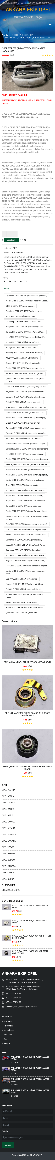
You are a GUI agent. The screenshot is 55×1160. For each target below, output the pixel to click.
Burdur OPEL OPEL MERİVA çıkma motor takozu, (25, 368)
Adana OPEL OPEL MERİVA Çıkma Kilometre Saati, (26, 535)
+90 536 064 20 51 (13, 998)
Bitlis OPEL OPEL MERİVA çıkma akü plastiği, (23, 589)
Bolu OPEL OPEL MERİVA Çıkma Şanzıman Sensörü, (27, 524)
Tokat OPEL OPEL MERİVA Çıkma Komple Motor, (25, 332)
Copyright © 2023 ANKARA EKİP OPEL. (27, 1155)
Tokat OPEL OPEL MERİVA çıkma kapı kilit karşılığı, (26, 418)
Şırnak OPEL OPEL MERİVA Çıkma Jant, (21, 613)
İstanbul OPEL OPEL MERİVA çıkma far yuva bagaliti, (27, 529)
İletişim (7, 1043)
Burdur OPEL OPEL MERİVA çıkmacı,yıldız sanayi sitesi (25, 572)
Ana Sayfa (6, 35)
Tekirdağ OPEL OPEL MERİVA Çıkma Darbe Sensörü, (27, 464)
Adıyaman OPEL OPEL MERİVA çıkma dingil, (23, 550)
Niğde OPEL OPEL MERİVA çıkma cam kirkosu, (24, 496)
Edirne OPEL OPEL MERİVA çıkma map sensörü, (25, 470)
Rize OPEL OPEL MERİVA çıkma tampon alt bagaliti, (26, 566)
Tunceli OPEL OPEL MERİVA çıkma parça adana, (25, 555)
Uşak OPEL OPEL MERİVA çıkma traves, (21, 579)
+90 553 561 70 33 (13, 993)
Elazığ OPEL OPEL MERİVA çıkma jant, (21, 347)
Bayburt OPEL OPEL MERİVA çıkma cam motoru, (25, 561)
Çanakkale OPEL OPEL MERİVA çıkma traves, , (25, 266)
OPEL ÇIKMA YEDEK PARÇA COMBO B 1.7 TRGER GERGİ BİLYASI (27, 714)
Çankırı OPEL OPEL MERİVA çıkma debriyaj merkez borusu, (26, 380)
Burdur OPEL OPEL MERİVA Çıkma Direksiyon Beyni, (26, 511)
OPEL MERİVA (27, 35)
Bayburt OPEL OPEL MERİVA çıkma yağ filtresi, (24, 584)
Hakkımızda (8, 1026)
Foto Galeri (8, 1035)
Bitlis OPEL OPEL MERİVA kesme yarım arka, (23, 402)
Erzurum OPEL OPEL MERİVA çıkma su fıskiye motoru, (24, 595)
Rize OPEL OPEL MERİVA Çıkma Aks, (20, 316)
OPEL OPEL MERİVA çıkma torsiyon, (20, 306)
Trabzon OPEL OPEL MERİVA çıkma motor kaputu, (26, 407)
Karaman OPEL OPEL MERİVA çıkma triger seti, (24, 373)
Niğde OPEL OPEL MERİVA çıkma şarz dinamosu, (25, 501)
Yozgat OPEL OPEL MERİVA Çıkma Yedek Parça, (25, 545)
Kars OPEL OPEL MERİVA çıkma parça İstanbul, (24, 454)
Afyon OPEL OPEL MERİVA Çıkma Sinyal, (22, 358)
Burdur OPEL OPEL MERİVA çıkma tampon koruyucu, (27, 459)
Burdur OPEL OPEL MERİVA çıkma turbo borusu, (25, 480)
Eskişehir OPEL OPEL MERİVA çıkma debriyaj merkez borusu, (27, 517)
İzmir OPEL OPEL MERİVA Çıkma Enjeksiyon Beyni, (26, 387)
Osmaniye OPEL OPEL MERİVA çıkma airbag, (24, 540)
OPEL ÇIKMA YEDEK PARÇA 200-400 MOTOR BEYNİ (27, 662)
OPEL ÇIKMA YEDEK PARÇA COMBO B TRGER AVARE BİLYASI (27, 767)
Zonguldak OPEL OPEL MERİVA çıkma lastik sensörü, (27, 449)
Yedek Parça (9, 1030)
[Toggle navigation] (50, 23)
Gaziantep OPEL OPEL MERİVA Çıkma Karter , (24, 322)
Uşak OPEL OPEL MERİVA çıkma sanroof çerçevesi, (26, 296)
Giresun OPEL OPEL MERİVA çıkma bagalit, (23, 363)
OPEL (16, 35)
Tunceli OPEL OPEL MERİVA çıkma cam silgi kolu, (25, 490)
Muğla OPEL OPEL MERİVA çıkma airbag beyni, (24, 327)
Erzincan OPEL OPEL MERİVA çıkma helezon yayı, (26, 444)
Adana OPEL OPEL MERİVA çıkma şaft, (21, 602)
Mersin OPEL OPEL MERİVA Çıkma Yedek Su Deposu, (27, 301)
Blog (5, 1039)
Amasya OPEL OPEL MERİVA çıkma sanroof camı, (26, 428)
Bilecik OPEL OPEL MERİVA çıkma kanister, (23, 423)
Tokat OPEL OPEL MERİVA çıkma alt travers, (23, 506)
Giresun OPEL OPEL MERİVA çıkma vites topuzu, (25, 412)
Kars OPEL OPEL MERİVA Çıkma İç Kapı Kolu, (23, 438)
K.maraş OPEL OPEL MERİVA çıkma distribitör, (24, 353)
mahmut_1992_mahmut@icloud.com (21, 1007)
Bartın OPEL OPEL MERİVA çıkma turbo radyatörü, (26, 433)
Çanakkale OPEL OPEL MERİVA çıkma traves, (24, 311)
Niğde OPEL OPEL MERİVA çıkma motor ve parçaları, (27, 475)
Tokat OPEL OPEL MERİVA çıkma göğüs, (22, 485)
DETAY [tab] (6, 288)
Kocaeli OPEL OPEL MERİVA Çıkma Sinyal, (22, 342)
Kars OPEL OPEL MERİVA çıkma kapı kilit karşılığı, (25, 337)
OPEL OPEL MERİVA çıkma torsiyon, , (32, 263)
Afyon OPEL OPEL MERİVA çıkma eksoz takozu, (25, 392)
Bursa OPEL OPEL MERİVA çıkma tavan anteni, (24, 608)
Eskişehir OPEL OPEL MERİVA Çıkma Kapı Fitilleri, (25, 397)
